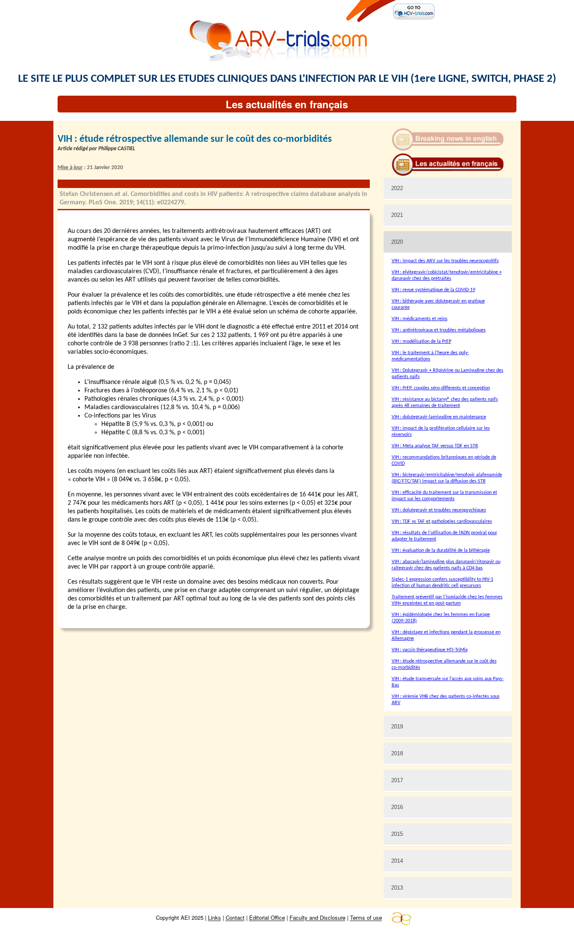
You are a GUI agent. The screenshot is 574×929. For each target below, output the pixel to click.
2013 (397, 888)
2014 (397, 861)
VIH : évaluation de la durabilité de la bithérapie (441, 550)
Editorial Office (267, 918)
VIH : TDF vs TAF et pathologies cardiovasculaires (442, 521)
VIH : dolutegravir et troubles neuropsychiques (439, 510)
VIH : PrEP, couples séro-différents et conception (441, 388)
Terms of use (366, 918)
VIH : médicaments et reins (420, 318)
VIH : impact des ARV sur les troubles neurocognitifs (445, 261)
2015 (397, 834)
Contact (235, 918)
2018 (397, 753)
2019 (397, 726)
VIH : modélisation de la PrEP (421, 341)
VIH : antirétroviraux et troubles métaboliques (439, 330)
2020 (397, 242)
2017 (397, 780)
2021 (397, 215)
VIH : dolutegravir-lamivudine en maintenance (439, 417)
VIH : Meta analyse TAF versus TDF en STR (435, 446)
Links (214, 918)
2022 (397, 188)
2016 (397, 807)
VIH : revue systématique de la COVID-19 (433, 289)
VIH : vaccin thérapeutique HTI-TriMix (430, 649)
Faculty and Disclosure (317, 918)
